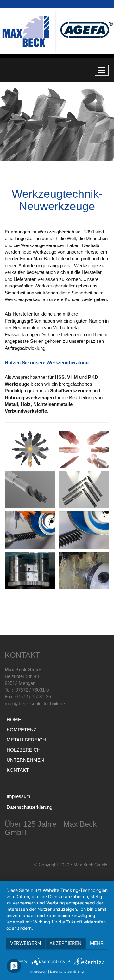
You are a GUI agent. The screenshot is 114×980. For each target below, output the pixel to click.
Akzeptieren (65, 943)
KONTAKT (18, 770)
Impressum (18, 796)
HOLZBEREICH (24, 750)
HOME (14, 719)
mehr (97, 943)
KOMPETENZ (21, 729)
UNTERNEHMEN (25, 760)
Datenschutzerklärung (29, 807)
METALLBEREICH (26, 739)
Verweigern (25, 943)
